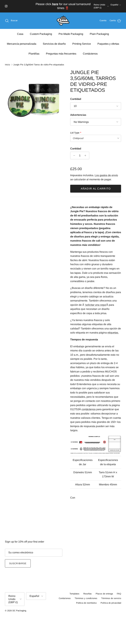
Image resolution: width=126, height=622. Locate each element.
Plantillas (34, 53)
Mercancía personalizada (21, 43)
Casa (20, 34)
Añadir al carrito (96, 188)
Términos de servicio (111, 598)
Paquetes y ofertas (108, 43)
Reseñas (87, 593)
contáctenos (89, 409)
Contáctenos (90, 53)
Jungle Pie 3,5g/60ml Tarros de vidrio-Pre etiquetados (38, 64)
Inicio (7, 64)
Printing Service (81, 43)
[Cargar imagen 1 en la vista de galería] (34, 98)
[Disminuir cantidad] (73, 155)
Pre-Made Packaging (71, 34)
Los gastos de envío (106, 175)
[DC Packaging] (63, 21)
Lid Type (74, 132)
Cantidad (75, 99)
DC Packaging (19, 610)
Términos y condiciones (86, 598)
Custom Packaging (41, 34)
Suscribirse (17, 563)
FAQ (119, 593)
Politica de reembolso (86, 603)
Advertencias (78, 114)
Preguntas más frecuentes (61, 53)
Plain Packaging (99, 34)
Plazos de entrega (104, 593)
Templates (74, 593)
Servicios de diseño (54, 43)
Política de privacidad (111, 603)
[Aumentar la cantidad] (86, 155)
